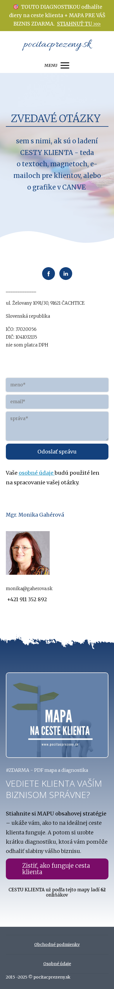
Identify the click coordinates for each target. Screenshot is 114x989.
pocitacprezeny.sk (57, 44)
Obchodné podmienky (57, 944)
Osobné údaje (57, 963)
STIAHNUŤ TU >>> (79, 24)
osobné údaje (37, 472)
